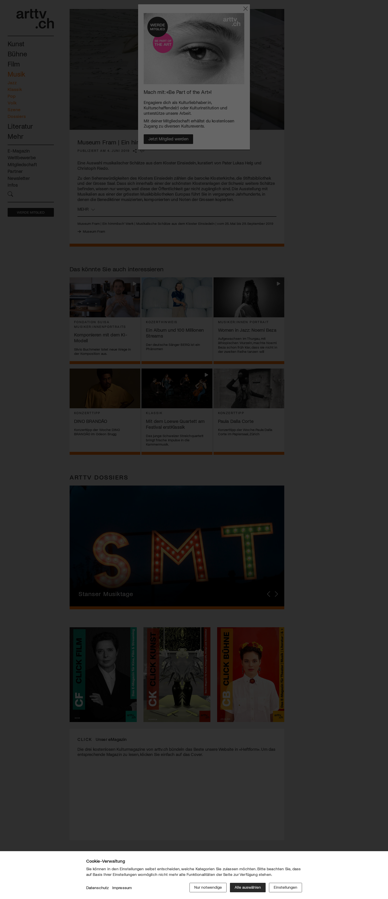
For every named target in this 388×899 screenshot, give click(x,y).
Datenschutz (97, 887)
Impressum (122, 887)
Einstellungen (285, 887)
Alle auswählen (248, 887)
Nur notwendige (208, 887)
